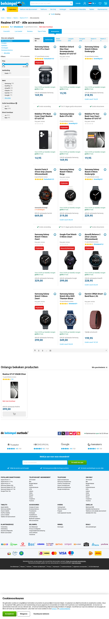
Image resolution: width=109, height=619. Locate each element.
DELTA (31, 485)
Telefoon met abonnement (28, 9)
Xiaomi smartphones (63, 485)
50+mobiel (32, 479)
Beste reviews (58, 39)
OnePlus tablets (5, 513)
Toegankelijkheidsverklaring (37, 530)
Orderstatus (4, 529)
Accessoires (34, 505)
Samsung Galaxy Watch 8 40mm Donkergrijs (92, 49)
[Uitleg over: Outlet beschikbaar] (16, 103)
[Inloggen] (84, 3)
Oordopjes (32, 513)
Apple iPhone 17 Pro (7, 481)
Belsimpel (33, 524)
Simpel (31, 495)
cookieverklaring (64, 609)
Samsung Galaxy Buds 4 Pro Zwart (42, 48)
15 (50, 350)
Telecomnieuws (61, 509)
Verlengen (63, 9)
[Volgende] (106, 350)
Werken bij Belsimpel (39, 566)
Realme (16, 18)
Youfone (31, 501)
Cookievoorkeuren (66, 566)
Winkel (60, 524)
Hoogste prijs (82, 39)
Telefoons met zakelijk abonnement (96, 511)
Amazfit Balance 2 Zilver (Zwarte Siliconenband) (92, 236)
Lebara (31, 491)
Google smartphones (63, 489)
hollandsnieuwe (33, 487)
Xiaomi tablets (5, 511)
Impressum (56, 566)
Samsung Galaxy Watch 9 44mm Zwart (42, 236)
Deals (88, 524)
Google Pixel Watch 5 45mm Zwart (68, 235)
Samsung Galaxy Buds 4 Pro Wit (67, 115)
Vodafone (32, 499)
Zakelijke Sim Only (91, 513)
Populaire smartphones (10, 477)
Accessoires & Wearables (78, 9)
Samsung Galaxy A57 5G (8, 487)
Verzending (4, 527)
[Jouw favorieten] (100, 3)
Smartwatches (33, 516)
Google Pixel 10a (6, 491)
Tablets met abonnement (8, 516)
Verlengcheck (61, 507)
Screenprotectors (34, 509)
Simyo (31, 497)
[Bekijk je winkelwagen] (105, 3)
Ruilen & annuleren (6, 532)
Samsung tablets (6, 509)
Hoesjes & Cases (34, 507)
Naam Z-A (103, 39)
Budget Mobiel (33, 483)
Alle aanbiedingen (91, 527)
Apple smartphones (63, 479)
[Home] (3, 9)
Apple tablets (4, 507)
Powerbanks (32, 511)
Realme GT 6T (24, 18)
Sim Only (53, 9)
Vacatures (32, 534)
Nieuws (22, 566)
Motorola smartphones (64, 487)
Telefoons (43, 9)
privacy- (54, 609)
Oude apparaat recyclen (64, 513)
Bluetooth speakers (34, 518)
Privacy (49, 566)
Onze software (33, 532)
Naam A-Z (94, 39)
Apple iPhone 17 (5, 479)
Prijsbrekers (12, 9)
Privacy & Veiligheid (34, 529)
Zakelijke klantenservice (92, 509)
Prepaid (59, 511)
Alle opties (7, 53)
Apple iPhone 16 (5, 483)
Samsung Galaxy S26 (7, 485)
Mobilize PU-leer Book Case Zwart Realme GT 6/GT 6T (93, 116)
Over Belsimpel (33, 527)
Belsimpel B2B (90, 507)
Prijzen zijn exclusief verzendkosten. (76, 561)
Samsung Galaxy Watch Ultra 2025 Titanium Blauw (67, 296)
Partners (29, 566)
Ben (30, 481)
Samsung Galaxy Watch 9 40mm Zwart (42, 296)
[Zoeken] (71, 3)
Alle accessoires (34, 18)
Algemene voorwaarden (80, 566)
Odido (31, 493)
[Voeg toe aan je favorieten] (55, 47)
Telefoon (8, 18)
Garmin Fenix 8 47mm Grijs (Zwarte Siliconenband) (43, 171)
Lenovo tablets (5, 515)
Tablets (91, 9)
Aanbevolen (49, 39)
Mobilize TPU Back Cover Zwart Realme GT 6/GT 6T (43, 116)
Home (2, 18)
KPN (30, 489)
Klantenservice (102, 9)
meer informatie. (76, 563)
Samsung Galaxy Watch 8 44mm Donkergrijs (92, 171)
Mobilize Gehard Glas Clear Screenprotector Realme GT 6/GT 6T (68, 50)
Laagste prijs (70, 39)
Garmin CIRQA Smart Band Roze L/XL (94, 295)
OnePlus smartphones (63, 483)
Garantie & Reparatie (7, 530)
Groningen (60, 527)
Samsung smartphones (64, 481)
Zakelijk (89, 505)
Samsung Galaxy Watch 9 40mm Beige (67, 171)
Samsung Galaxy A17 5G (8, 489)
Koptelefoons (33, 515)
